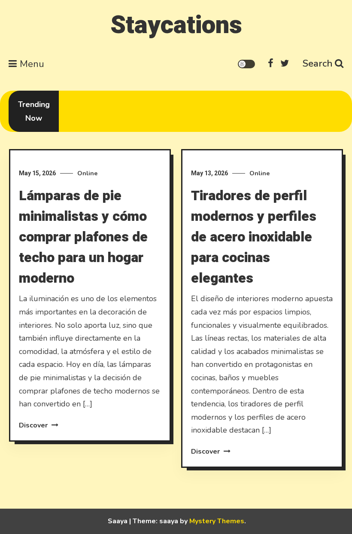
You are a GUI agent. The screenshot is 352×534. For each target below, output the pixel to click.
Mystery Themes (216, 521)
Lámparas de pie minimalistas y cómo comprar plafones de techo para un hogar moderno (83, 237)
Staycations (176, 25)
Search (318, 63)
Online (87, 173)
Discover (34, 425)
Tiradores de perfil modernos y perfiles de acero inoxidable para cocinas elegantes (253, 237)
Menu (32, 64)
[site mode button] (246, 64)
